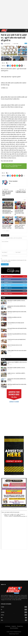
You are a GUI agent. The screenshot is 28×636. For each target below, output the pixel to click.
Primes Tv (17, 633)
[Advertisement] (14, 15)
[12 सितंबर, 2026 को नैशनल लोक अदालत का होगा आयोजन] (4, 352)
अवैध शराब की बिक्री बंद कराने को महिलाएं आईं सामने (15, 322)
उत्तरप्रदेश (2, 612)
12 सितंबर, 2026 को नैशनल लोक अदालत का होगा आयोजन (16, 350)
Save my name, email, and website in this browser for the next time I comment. (13, 261)
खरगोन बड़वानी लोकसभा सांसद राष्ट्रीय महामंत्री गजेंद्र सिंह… (17, 328)
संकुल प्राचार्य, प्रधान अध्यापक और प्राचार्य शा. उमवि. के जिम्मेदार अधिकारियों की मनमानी (7, 193)
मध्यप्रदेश (2, 607)
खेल (3, 202)
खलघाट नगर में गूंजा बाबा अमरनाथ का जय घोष (14, 345)
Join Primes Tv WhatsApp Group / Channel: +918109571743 (13, 165)
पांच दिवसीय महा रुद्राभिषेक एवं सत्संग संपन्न (14, 317)
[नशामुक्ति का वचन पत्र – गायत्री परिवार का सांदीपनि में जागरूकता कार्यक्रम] (4, 375)
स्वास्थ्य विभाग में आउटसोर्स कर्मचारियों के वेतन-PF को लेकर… (17, 334)
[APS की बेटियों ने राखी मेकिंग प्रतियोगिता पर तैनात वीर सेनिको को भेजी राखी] (4, 302)
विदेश (2, 617)
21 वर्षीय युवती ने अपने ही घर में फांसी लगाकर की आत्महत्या (21, 191)
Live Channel (7, 626)
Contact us (13, 626)
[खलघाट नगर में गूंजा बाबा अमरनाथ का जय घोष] (4, 347)
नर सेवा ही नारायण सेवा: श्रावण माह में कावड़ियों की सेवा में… (16, 339)
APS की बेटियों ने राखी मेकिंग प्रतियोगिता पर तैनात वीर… (16, 300)
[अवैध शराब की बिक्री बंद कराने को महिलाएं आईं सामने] (4, 324)
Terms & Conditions (14, 628)
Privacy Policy (20, 626)
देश (1, 609)
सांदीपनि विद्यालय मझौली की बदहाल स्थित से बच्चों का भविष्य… (17, 311)
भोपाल (2, 620)
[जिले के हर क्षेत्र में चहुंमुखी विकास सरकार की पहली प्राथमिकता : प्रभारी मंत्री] (7, 220)
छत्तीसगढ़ (2, 614)
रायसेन (26, 43)
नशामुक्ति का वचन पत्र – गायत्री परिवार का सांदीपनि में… (16, 373)
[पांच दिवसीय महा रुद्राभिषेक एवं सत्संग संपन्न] (4, 319)
